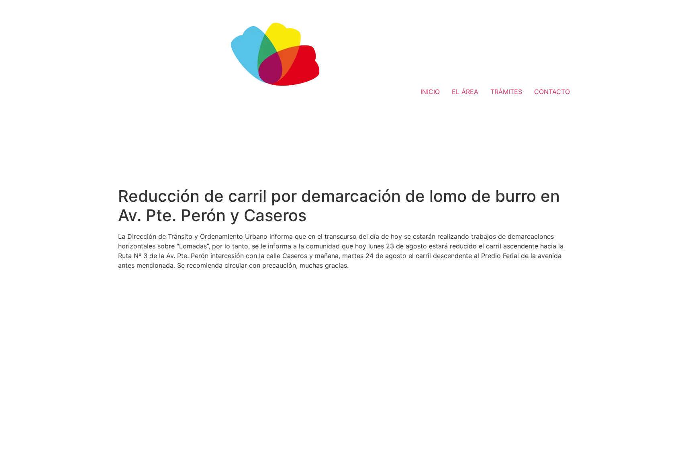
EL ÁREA (465, 92)
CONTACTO (552, 92)
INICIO (430, 92)
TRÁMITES (506, 92)
